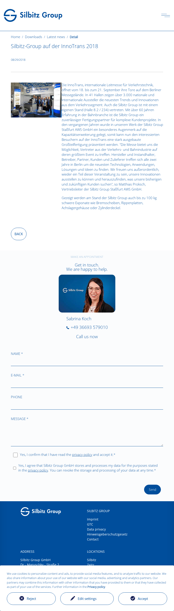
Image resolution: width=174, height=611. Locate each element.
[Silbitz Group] (33, 15)
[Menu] (165, 15)
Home (15, 36)
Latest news (56, 36)
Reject (31, 598)
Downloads (33, 36)
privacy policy (82, 454)
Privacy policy (96, 587)
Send (152, 489)
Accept (143, 598)
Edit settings (87, 598)
